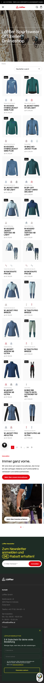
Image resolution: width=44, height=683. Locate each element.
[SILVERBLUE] (37, 141)
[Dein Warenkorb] (41, 7)
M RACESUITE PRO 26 (30, 273)
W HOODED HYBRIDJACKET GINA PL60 (11, 108)
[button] (20, 527)
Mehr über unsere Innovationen (16, 477)
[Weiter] (31, 448)
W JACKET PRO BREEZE (11, 311)
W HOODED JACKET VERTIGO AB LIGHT (9, 232)
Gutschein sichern (22, 670)
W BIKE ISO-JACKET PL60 (30, 148)
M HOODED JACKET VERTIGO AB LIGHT (30, 232)
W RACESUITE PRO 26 (10, 273)
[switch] (40, 680)
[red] (32, 182)
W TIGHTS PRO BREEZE (31, 311)
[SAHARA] (6, 223)
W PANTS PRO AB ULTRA (32, 434)
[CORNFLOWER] (6, 100)
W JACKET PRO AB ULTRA (11, 434)
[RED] (32, 100)
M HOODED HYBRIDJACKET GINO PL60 (11, 149)
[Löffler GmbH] (20, 7)
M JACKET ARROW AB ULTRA (9, 392)
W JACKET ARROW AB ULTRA (9, 351)
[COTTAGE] (32, 266)
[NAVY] (26, 100)
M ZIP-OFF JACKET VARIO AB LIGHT (31, 190)
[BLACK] (17, 182)
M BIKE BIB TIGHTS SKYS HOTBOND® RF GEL (30, 393)
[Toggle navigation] (3, 7)
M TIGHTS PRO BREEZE (31, 350)
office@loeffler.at (8, 622)
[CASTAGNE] (11, 100)
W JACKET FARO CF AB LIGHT (11, 189)
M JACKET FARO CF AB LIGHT (31, 107)
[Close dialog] (40, 630)
